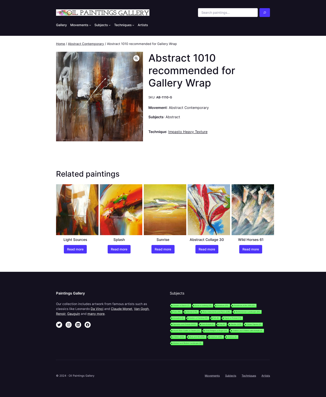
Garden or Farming (198, 318)
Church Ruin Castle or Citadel (186, 331)
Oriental (191, 312)
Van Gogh (141, 309)
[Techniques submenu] (133, 25)
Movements (212, 375)
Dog (222, 324)
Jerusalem (178, 318)
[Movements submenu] (90, 25)
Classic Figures (254, 324)
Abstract (173, 117)
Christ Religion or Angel (216, 331)
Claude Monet (121, 309)
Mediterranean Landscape (248, 312)
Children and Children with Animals (247, 331)
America (232, 337)
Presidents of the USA (244, 305)
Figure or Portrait (232, 318)
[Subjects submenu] (110, 25)
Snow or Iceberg (203, 305)
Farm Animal (208, 324)
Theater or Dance (181, 305)
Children (178, 337)
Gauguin (73, 314)
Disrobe (236, 324)
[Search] (264, 12)
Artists (265, 375)
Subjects (230, 375)
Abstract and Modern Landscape (187, 343)
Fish (216, 318)
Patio (177, 312)
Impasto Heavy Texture (187, 132)
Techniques (249, 375)
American (216, 337)
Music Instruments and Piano (216, 312)
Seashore (222, 305)
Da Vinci (97, 309)
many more (96, 314)
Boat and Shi (197, 337)
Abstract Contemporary (86, 44)
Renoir (61, 314)
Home (60, 44)
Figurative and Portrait (184, 324)
